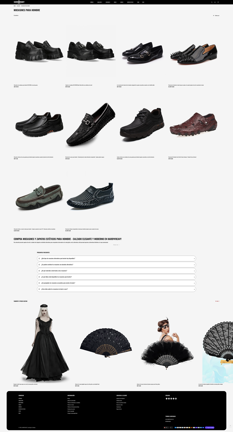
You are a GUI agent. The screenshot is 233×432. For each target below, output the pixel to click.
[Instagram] (169, 398)
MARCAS (20, 407)
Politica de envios (71, 404)
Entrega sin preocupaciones (72, 413)
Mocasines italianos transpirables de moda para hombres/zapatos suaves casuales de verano (82, 229)
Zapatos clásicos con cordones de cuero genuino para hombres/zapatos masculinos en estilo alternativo (135, 157)
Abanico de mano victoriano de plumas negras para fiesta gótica (148, 384)
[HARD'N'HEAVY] (19, 2)
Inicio (15, 6)
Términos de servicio (71, 409)
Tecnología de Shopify (31, 427)
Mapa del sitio (119, 409)
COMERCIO (21, 395)
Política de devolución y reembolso (74, 402)
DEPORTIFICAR (168, 421)
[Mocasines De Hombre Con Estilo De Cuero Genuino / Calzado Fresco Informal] (193, 123)
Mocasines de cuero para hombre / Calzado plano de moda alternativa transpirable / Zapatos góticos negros (84, 157)
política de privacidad (71, 400)
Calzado (18, 6)
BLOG (20, 413)
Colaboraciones (119, 400)
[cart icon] (218, 2)
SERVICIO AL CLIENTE (121, 395)
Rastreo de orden (119, 404)
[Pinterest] (171, 398)
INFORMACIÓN (71, 395)
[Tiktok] (173, 398)
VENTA (20, 411)
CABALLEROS (21, 400)
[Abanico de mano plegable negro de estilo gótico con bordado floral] (105, 343)
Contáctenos (118, 407)
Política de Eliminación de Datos (73, 407)
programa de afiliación (120, 398)
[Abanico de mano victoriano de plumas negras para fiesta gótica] (167, 343)
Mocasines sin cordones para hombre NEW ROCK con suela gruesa (26, 85)
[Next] (217, 343)
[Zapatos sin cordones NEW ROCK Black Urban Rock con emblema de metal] (90, 51)
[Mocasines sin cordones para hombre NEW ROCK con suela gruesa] (39, 51)
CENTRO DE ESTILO (22, 409)
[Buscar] (212, 2)
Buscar (69, 398)
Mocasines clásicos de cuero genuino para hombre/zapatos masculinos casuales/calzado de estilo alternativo (33, 157)
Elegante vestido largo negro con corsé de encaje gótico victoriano (25, 384)
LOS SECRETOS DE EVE (169, 419)
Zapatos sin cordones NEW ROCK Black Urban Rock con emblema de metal (78, 85)
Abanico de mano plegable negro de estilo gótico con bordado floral (87, 384)
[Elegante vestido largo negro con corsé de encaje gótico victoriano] (44, 343)
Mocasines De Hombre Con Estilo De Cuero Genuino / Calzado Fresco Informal (182, 157)
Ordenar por (217, 15)
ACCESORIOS (21, 402)
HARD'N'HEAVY (24, 427)
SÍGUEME (167, 395)
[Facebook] (166, 398)
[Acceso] (215, 2)
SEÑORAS (20, 398)
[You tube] (176, 398)
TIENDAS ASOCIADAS (170, 416)
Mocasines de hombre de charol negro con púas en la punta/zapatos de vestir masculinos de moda (186, 85)
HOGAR (20, 404)
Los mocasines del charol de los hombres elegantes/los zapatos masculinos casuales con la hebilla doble (135, 85)
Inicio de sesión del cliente (121, 402)
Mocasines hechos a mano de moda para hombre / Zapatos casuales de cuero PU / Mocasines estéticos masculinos (34, 229)
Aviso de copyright (71, 411)
